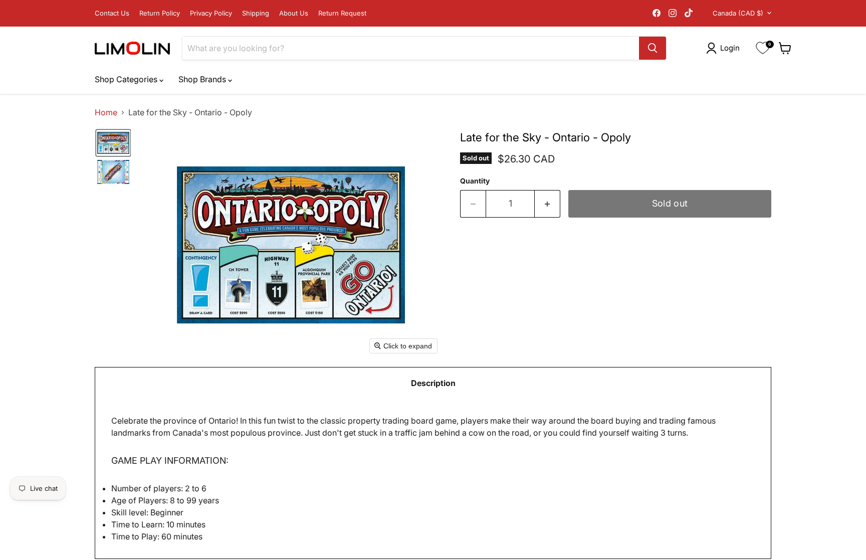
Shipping (255, 13)
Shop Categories (127, 79)
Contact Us (112, 13)
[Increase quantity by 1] (547, 204)
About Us (293, 13)
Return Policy (159, 13)
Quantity (475, 181)
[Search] (652, 48)
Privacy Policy (211, 13)
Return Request (342, 13)
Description (433, 383)
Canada (738, 13)
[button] (725, 48)
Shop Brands (203, 79)
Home (106, 112)
